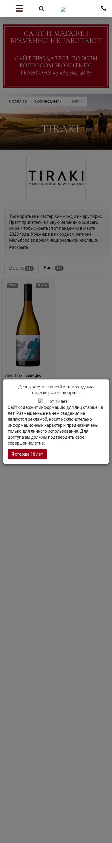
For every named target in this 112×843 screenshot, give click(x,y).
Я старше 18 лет (27, 454)
